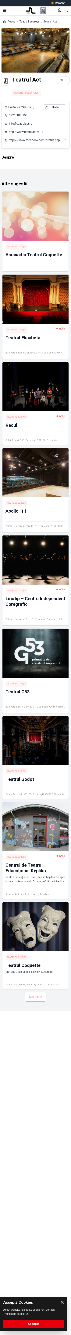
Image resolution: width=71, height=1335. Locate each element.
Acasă (11, 21)
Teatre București (30, 21)
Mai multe (35, 997)
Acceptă (34, 1324)
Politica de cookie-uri (16, 1313)
